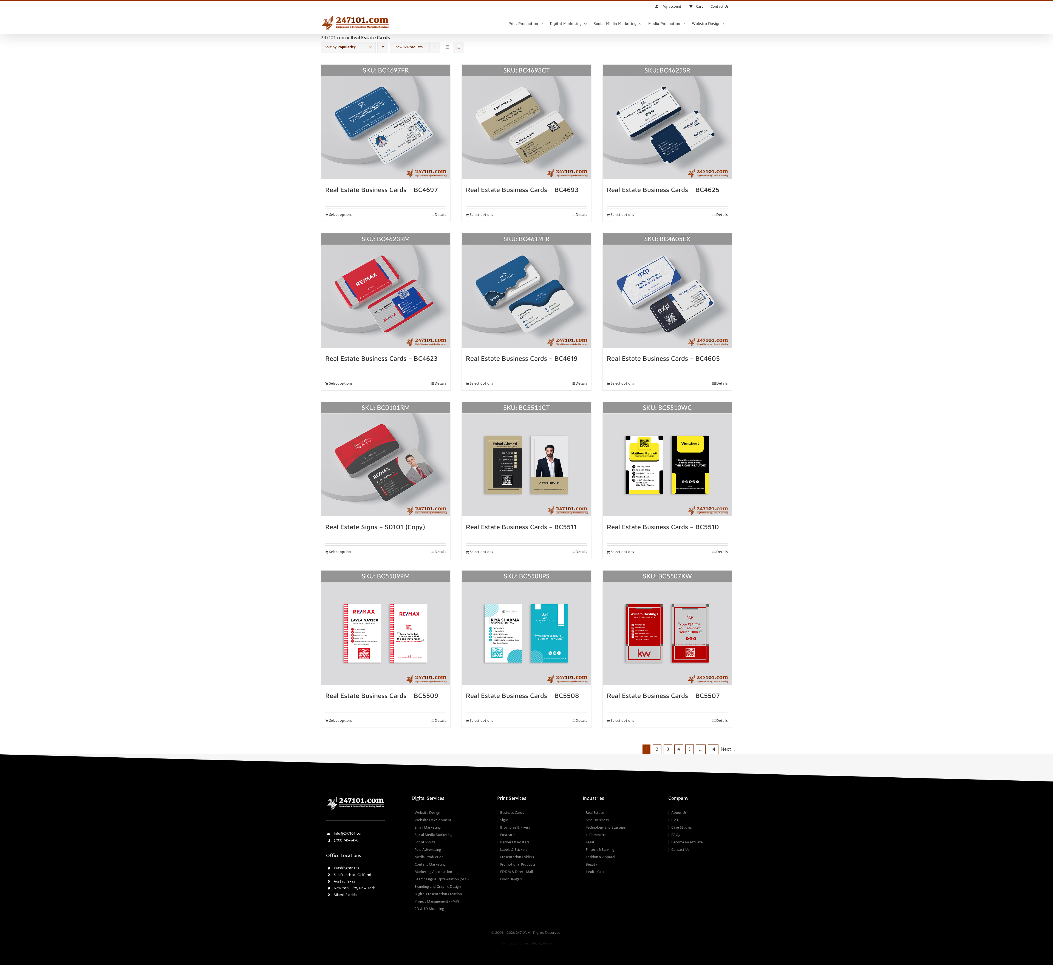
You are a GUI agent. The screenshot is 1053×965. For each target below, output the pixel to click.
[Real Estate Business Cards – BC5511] (526, 459)
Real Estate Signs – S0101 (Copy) (375, 527)
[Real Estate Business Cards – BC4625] (667, 122)
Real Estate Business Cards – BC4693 (522, 189)
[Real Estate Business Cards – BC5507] (667, 628)
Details (440, 215)
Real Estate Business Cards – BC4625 (663, 189)
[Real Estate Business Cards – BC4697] (385, 122)
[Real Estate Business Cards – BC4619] (526, 290)
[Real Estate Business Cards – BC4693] (526, 122)
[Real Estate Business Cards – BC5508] (526, 628)
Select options (340, 215)
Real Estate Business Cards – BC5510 (663, 527)
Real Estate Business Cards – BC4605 (663, 358)
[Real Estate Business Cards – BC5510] (667, 459)
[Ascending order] (382, 47)
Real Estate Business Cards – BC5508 (522, 695)
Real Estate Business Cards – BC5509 (381, 695)
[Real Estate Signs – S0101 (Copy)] (385, 459)
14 (713, 749)
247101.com (333, 38)
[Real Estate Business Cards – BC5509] (385, 628)
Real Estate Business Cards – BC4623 (381, 358)
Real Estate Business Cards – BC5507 (663, 695)
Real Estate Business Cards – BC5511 (521, 527)
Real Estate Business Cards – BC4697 (381, 189)
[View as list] (458, 47)
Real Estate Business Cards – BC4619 (522, 358)
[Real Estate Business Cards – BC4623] (385, 290)
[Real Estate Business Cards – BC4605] (667, 290)
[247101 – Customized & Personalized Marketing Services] (355, 797)
